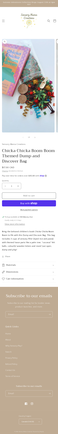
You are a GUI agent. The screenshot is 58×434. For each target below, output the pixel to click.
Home (8, 334)
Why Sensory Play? (13, 346)
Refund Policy (11, 364)
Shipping (5, 171)
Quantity (5, 181)
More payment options (29, 210)
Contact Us (10, 370)
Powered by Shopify (38, 431)
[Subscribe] (49, 314)
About (8, 340)
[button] (3, 21)
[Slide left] (23, 137)
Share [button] (7, 256)
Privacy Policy (11, 358)
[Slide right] (35, 137)
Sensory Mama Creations (25, 431)
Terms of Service (12, 376)
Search (8, 352)
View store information (15, 224)
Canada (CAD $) (28, 422)
